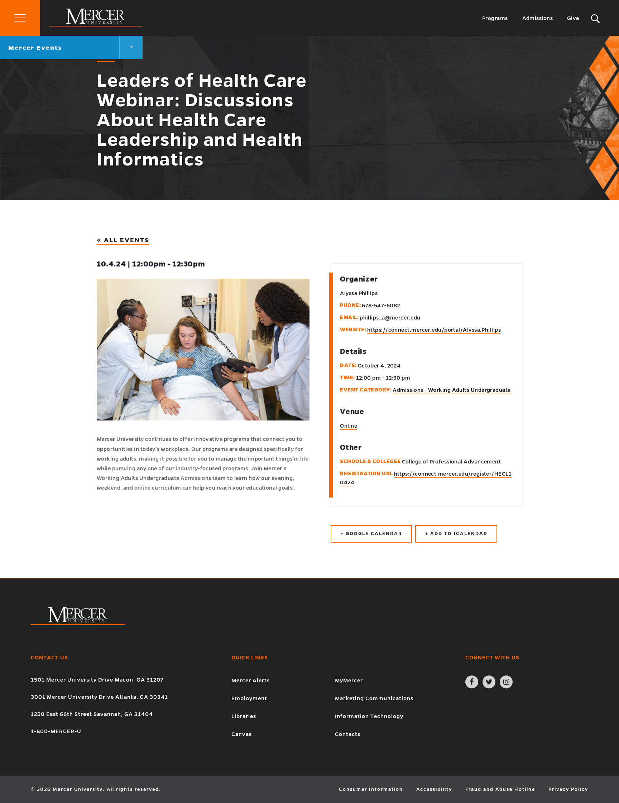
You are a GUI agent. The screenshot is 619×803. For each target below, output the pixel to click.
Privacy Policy (568, 789)
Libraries (243, 716)
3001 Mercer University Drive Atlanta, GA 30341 (99, 697)
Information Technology (369, 716)
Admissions (537, 18)
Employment (249, 698)
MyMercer (349, 680)
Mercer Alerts (250, 680)
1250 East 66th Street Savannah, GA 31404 (92, 714)
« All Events (123, 240)
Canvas (241, 734)
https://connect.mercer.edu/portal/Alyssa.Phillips (434, 330)
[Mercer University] (96, 24)
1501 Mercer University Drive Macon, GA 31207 (97, 680)
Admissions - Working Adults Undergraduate (451, 390)
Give (573, 18)
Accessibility (434, 789)
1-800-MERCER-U (56, 731)
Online (348, 426)
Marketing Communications (374, 698)
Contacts (347, 734)
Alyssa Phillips (359, 293)
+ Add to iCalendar (456, 533)
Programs (495, 18)
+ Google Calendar (371, 533)
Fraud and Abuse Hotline (500, 789)
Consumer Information (371, 789)
